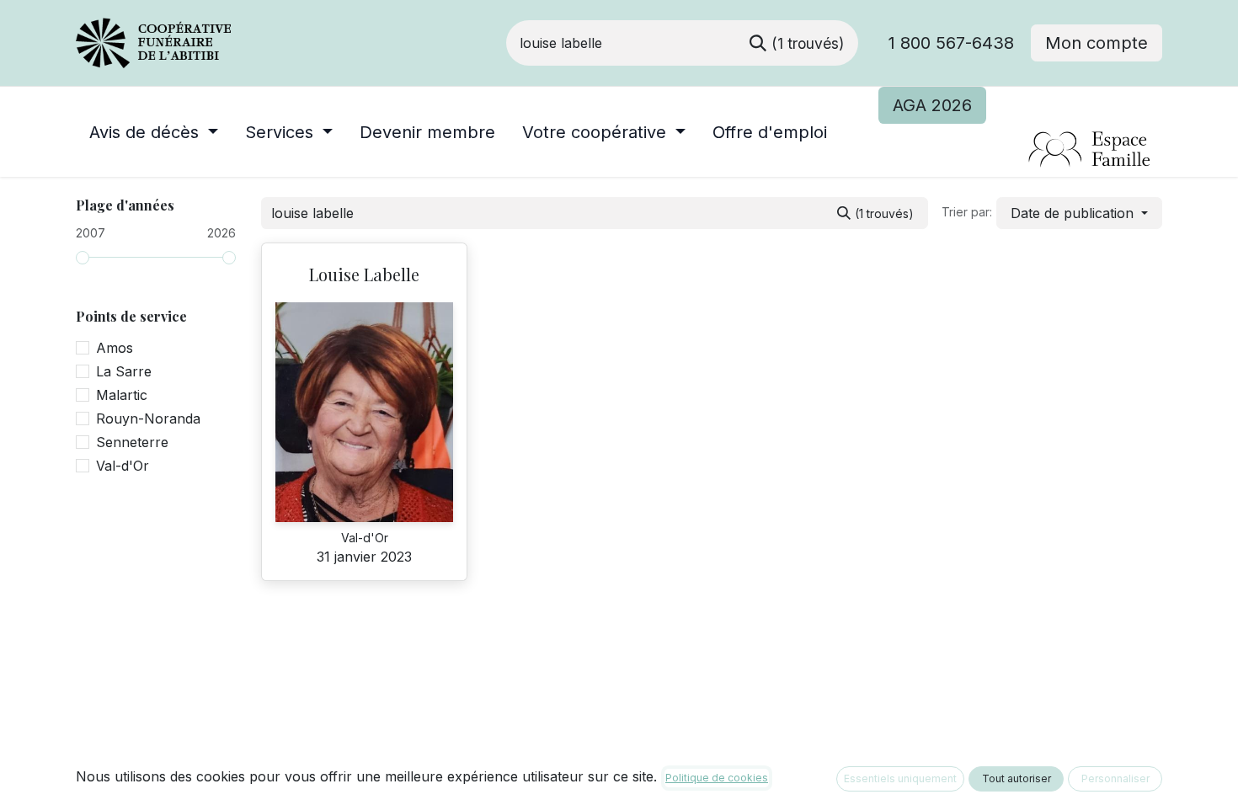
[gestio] (1020, 150)
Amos (114, 347)
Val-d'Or (122, 465)
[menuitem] (154, 132)
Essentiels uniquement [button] (900, 778)
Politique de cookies (716, 777)
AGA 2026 (932, 105)
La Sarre (124, 371)
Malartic (121, 395)
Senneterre (132, 442)
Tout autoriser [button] (1016, 778)
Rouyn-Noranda (148, 418)
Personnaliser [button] (1115, 778)
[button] (1079, 213)
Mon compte (1096, 43)
